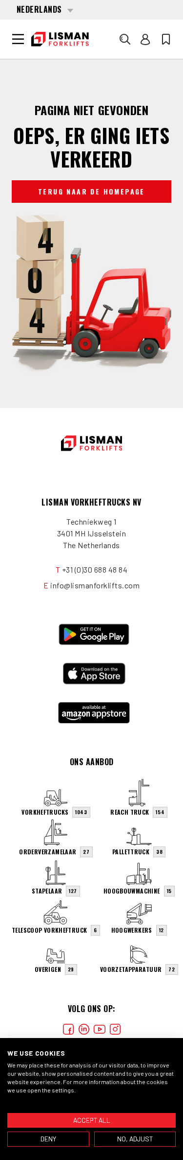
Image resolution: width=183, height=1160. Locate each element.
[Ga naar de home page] (60, 39)
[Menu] (18, 39)
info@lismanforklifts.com (95, 585)
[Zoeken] (125, 39)
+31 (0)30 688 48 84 (95, 569)
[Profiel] (145, 39)
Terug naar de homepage (91, 191)
